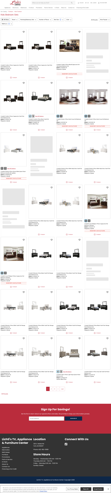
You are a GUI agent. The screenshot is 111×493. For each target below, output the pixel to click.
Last (62, 389)
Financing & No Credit (82, 7)
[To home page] (15, 2)
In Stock (57, 7)
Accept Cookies (98, 489)
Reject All (85, 489)
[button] (78, 3)
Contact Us (71, 7)
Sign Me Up (73, 418)
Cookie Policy (43, 491)
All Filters (6, 19)
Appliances (7, 7)
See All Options (39, 116)
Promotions (39, 7)
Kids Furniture (18, 11)
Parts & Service (48, 7)
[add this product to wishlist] (24, 32)
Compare (14, 77)
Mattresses (24, 7)
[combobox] (14, 19)
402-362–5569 (43, 449)
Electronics (16, 7)
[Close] (108, 489)
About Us (63, 7)
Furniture (31, 7)
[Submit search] (72, 2)
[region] (55, 489)
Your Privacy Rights (72, 489)
